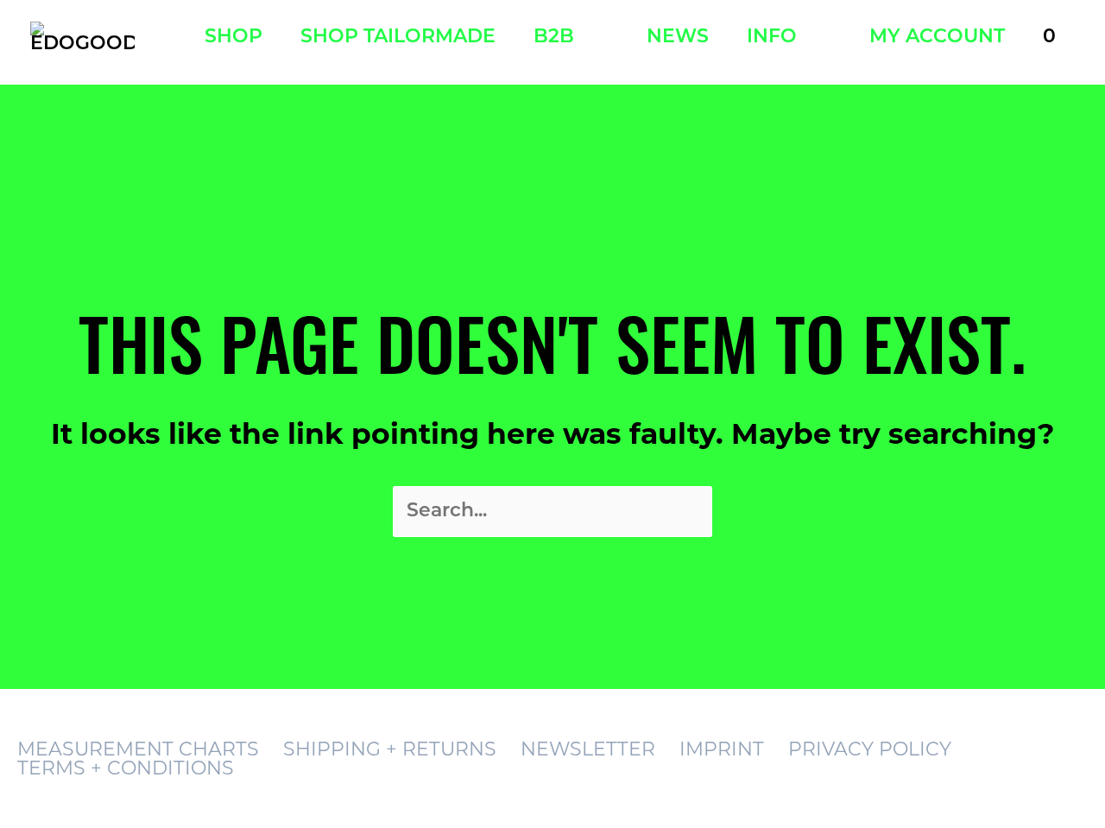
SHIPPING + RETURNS (389, 749)
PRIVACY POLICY (869, 749)
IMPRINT (721, 749)
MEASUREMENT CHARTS (138, 749)
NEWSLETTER (588, 749)
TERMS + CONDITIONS (125, 768)
